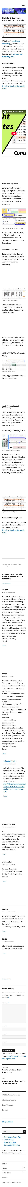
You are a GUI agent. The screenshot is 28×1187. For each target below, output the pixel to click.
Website (4, 1042)
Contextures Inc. (14, 1095)
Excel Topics (6, 1173)
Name (4, 1026)
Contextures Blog (6, 1182)
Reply (4, 645)
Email (4, 1034)
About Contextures (9, 1100)
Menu (23, 5)
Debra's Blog (8, 1140)
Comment (5, 1003)
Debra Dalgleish (6, 564)
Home (4, 1163)
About (4, 1168)
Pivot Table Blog (10, 1142)
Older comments (6, 583)
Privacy (5, 1177)
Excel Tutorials (7, 1105)
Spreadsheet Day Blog (12, 1145)
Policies (5, 1110)
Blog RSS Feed (7, 1122)
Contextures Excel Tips (12, 1137)
